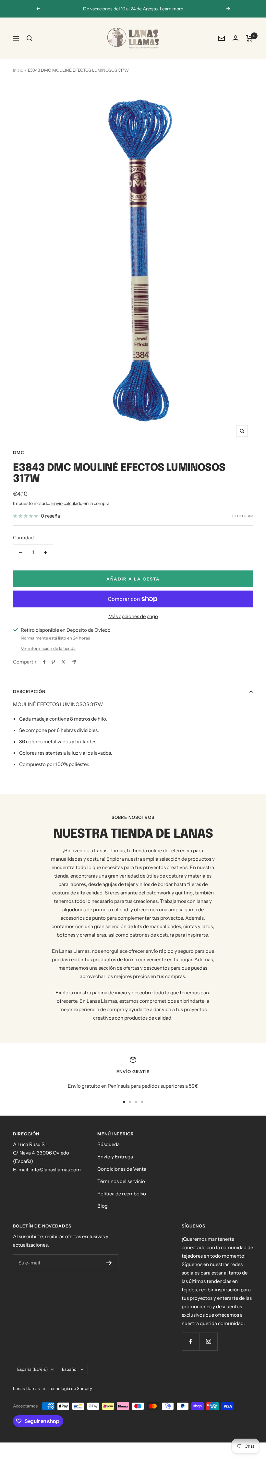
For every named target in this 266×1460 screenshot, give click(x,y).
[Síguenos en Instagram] (208, 1341)
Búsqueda (108, 1144)
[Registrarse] (109, 1263)
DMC (18, 452)
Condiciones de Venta (121, 1169)
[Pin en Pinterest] (53, 662)
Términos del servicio (121, 1181)
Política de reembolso (121, 1194)
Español (70, 1369)
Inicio (18, 70)
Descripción (29, 691)
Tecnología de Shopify (70, 1388)
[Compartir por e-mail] (74, 662)
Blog (102, 1206)
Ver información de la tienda (48, 648)
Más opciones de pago (133, 616)
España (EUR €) (32, 1369)
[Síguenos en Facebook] (191, 1341)
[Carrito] (249, 38)
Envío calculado (66, 503)
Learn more (171, 9)
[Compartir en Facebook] (44, 662)
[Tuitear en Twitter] (63, 662)
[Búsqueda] (29, 38)
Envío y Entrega (115, 1157)
